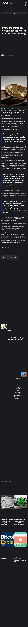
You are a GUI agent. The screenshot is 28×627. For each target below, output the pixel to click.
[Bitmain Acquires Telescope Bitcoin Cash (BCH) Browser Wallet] (20, 502)
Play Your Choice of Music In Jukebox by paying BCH (20, 559)
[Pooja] (2, 55)
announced (14, 110)
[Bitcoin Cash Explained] (7, 539)
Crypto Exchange (17, 13)
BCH (3, 13)
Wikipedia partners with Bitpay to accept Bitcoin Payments (7, 522)
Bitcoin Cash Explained (5, 557)
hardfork (23, 13)
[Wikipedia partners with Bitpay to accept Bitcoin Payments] (7, 502)
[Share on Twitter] (3, 257)
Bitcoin (6, 13)
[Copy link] (16, 257)
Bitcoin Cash (13, 123)
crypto (10, 13)
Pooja (5, 54)
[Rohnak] (16, 508)
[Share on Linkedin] (12, 257)
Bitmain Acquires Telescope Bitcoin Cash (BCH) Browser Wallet (19, 522)
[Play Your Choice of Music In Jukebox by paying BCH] (20, 539)
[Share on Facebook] (8, 257)
